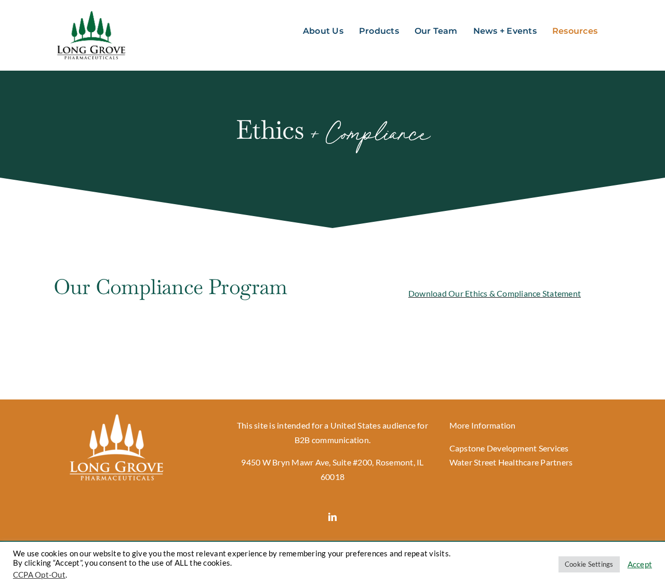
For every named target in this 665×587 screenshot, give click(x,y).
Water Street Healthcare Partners (511, 462)
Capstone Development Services (509, 448)
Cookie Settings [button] (589, 564)
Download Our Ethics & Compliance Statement (494, 293)
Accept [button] (640, 564)
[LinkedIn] (332, 517)
